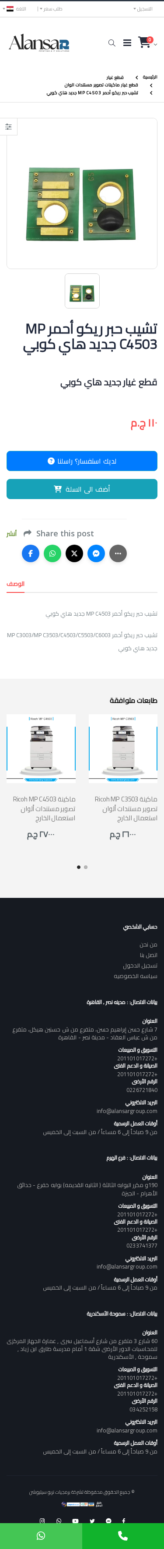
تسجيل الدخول (140, 965)
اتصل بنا (148, 955)
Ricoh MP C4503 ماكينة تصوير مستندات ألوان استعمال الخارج (44, 808)
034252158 (143, 1409)
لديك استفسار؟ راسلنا (85, 461)
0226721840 (141, 1090)
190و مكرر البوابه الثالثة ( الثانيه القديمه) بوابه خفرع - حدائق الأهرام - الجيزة (87, 1189)
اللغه (21, 8)
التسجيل (145, 8)
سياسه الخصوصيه (135, 976)
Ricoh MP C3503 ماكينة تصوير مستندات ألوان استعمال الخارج (126, 808)
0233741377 (141, 1245)
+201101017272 (137, 1058)
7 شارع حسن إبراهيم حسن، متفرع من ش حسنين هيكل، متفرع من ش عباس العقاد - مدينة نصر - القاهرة (84, 1033)
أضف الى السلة (88, 489)
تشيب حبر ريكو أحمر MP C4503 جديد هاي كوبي (92, 93)
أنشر (12, 534)
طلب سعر (53, 8)
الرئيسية (150, 77)
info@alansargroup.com (127, 1111)
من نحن (148, 944)
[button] (111, 43)
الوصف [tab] (15, 583)
